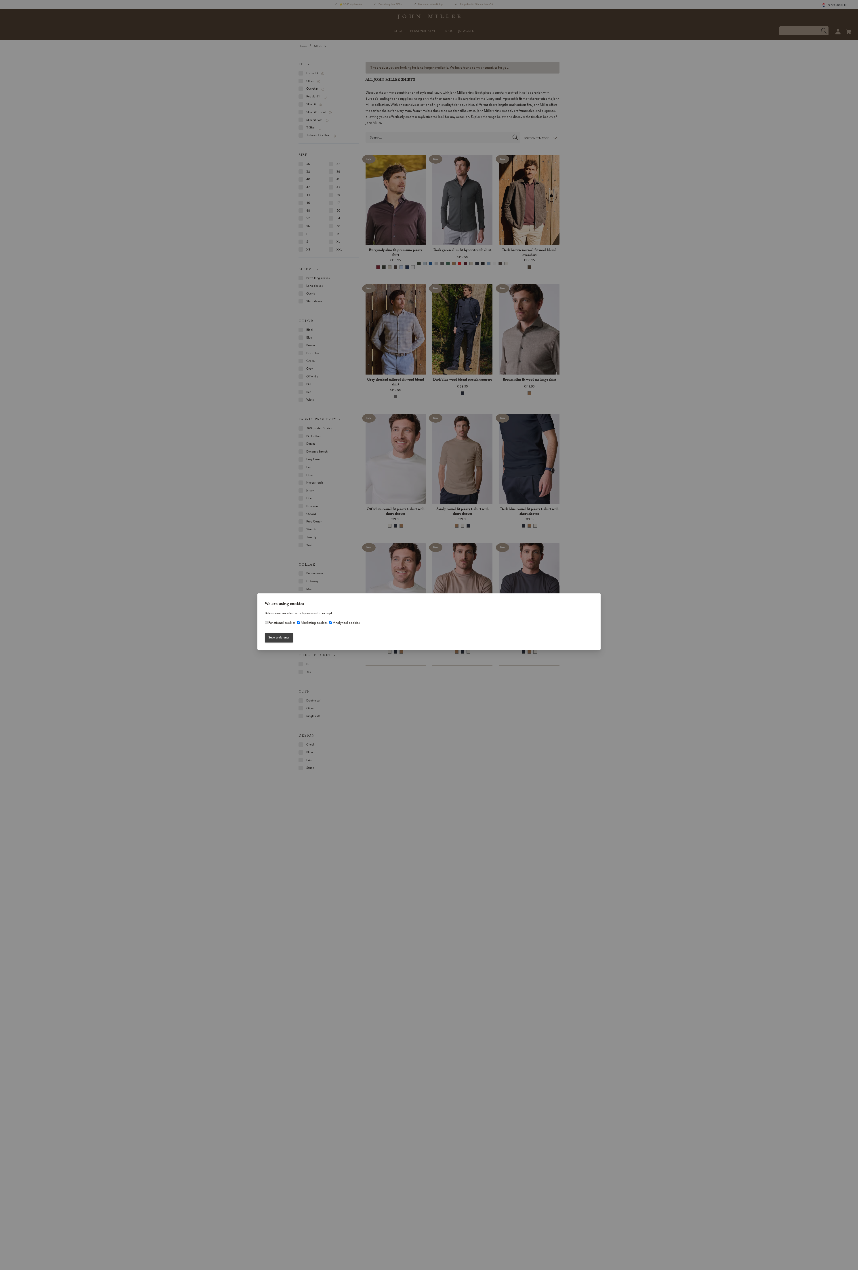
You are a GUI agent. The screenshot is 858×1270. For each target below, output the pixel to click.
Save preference (279, 638)
